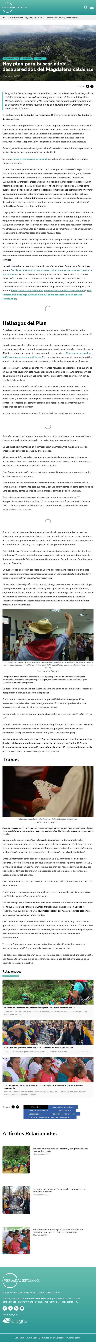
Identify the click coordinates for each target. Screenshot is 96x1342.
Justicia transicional (15, 18)
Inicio (4, 18)
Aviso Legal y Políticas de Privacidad (45, 1337)
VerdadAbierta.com (68, 1301)
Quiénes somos (74, 1337)
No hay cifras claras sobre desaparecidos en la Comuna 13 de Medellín (48, 290)
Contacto (19, 1337)
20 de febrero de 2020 (11, 76)
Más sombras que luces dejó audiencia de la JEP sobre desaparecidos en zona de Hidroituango (47, 294)
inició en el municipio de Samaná (30, 159)
